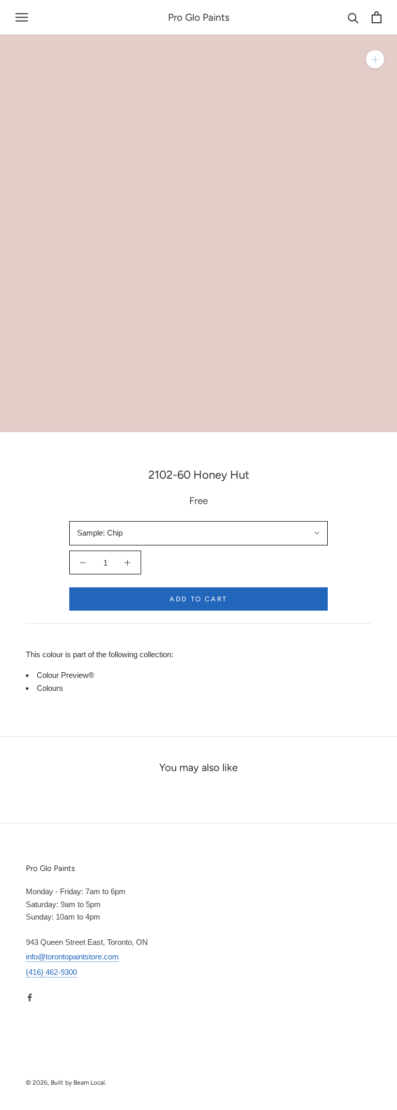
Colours (50, 688)
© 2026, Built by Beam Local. (66, 1082)
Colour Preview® (65, 675)
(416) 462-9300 (51, 972)
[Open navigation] (22, 17)
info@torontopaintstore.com (72, 956)
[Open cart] (376, 17)
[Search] (353, 17)
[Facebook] (30, 996)
